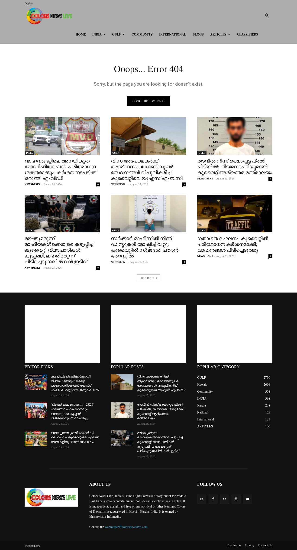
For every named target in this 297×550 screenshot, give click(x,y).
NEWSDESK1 (32, 184)
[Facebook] (213, 499)
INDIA (97, 34)
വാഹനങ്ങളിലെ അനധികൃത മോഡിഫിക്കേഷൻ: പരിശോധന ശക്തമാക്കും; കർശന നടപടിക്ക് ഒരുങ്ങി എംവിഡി (60, 169)
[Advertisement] (62, 334)
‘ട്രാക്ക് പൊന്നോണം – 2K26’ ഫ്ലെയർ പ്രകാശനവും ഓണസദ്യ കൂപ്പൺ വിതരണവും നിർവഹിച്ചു (72, 411)
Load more (147, 278)
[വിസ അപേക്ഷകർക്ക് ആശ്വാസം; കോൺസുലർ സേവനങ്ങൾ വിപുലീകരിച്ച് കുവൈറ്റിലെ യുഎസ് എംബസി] (148, 136)
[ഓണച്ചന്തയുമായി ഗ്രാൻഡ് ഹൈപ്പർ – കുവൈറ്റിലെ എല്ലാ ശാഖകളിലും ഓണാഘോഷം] (36, 438)
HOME (81, 34)
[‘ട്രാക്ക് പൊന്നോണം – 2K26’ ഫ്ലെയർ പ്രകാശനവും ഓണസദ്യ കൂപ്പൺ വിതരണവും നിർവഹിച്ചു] (36, 410)
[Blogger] (201, 499)
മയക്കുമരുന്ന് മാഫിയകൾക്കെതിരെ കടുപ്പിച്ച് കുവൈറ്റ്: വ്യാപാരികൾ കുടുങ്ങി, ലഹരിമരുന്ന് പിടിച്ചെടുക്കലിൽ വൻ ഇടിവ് (59, 250)
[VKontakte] (247, 499)
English (29, 3)
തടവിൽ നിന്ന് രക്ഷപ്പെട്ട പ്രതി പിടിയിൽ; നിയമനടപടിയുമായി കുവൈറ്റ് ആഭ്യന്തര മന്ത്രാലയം (234, 166)
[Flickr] (224, 499)
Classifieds (247, 34)
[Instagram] (236, 499)
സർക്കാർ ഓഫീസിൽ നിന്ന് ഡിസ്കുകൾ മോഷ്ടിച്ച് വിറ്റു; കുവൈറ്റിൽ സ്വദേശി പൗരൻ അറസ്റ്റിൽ (144, 247)
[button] (266, 16)
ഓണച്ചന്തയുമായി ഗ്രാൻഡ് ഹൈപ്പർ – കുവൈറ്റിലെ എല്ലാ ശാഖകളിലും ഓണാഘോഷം (75, 437)
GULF (116, 34)
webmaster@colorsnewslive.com (126, 526)
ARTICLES (218, 34)
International (172, 34)
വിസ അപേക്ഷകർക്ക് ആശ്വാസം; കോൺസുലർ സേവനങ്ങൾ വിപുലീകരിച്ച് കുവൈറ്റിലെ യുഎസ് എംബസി (147, 169)
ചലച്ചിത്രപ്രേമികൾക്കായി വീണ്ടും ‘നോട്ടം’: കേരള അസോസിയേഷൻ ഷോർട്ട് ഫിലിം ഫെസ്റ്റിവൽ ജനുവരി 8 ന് (75, 383)
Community (142, 34)
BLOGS (198, 34)
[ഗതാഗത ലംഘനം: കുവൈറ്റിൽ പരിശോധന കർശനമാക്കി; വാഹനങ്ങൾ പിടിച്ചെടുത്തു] (234, 213)
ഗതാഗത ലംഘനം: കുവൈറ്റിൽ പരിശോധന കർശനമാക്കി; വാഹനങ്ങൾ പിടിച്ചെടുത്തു (232, 244)
